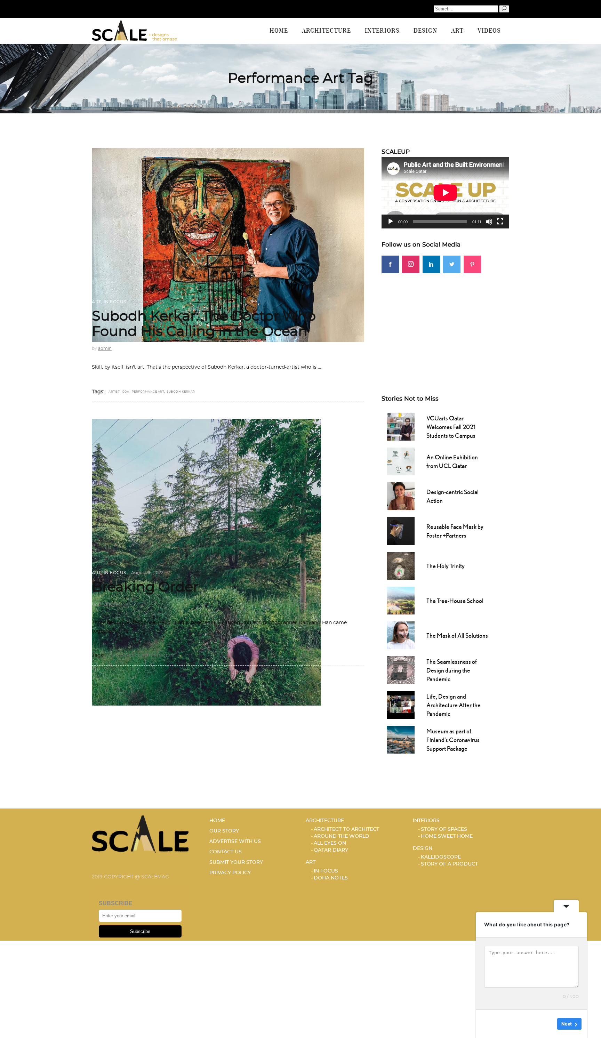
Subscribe (140, 931)
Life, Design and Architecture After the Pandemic (453, 705)
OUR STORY (224, 831)
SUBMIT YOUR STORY (236, 862)
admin (105, 348)
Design (422, 848)
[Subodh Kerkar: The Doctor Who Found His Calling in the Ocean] (228, 245)
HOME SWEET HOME (447, 836)
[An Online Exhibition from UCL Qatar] (401, 461)
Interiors (426, 820)
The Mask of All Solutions (457, 635)
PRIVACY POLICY (230, 872)
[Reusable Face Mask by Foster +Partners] (401, 530)
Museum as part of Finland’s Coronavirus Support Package (453, 739)
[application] (445, 192)
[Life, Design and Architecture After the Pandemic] (401, 704)
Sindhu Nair (110, 604)
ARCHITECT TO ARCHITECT (346, 829)
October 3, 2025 (147, 302)
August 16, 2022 (147, 573)
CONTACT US (225, 852)
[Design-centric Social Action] (401, 495)
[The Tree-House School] (401, 600)
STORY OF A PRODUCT (449, 864)
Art (96, 302)
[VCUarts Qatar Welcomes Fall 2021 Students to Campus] (401, 426)
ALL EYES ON (330, 843)
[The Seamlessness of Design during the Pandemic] (401, 669)
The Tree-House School (454, 600)
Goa (125, 392)
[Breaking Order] (206, 562)
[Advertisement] (445, 321)
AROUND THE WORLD (341, 836)
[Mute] (489, 221)
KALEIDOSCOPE (441, 857)
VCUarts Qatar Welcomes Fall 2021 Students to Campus (450, 427)
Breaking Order (145, 587)
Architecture (325, 820)
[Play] (390, 221)
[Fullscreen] (500, 221)
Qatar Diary (331, 850)
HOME (217, 820)
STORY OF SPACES (444, 829)
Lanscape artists (124, 655)
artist (114, 392)
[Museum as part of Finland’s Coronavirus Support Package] (401, 739)
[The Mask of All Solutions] (401, 635)
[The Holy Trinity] (401, 565)
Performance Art (148, 392)
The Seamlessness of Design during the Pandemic (451, 670)
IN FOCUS (115, 302)
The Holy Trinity (445, 566)
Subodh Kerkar (181, 392)
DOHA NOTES (331, 878)
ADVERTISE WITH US (235, 841)
